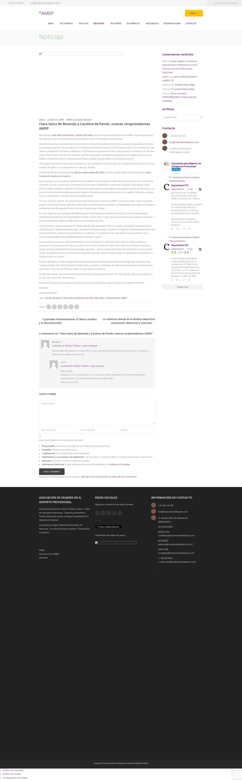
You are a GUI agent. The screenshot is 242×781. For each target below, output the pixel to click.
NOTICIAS (83, 23)
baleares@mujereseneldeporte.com (175, 544)
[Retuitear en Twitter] (170, 177)
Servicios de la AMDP (49, 554)
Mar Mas (90, 298)
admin (42, 120)
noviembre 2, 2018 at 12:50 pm (66, 346)
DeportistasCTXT (180, 185)
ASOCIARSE (116, 23)
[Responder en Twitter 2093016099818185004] (172, 229)
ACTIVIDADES (66, 23)
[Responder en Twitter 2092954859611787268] (172, 280)
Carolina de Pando (84, 135)
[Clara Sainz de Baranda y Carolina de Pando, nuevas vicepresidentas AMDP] (48, 306)
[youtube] (119, 513)
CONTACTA (191, 23)
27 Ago (190, 189)
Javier (165, 76)
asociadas (78, 120)
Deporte (87, 120)
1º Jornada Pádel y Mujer (183, 85)
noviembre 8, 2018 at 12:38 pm (75, 366)
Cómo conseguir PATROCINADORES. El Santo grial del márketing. (179, 97)
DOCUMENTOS (133, 23)
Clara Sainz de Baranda (62, 135)
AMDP (51, 23)
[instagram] (103, 513)
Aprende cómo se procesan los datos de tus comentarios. (109, 477)
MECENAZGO (152, 23)
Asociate (43, 557)
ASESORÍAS (98, 23)
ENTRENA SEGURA (172, 23)
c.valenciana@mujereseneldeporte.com (177, 562)
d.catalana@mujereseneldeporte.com (176, 553)
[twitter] (114, 513)
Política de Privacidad (119, 464)
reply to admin (97, 366)
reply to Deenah (89, 346)
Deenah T (56, 342)
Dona (193, 13)
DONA (42, 550)
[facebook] (97, 513)
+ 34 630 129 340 (15, 3)
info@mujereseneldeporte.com (45, 3)
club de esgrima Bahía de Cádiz (89, 172)
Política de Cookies (12, 774)
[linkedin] (108, 513)
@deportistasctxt (177, 189)
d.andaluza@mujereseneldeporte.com (176, 535)
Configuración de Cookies (15, 778)
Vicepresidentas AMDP (116, 298)
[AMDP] (46, 13)
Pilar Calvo (99, 298)
